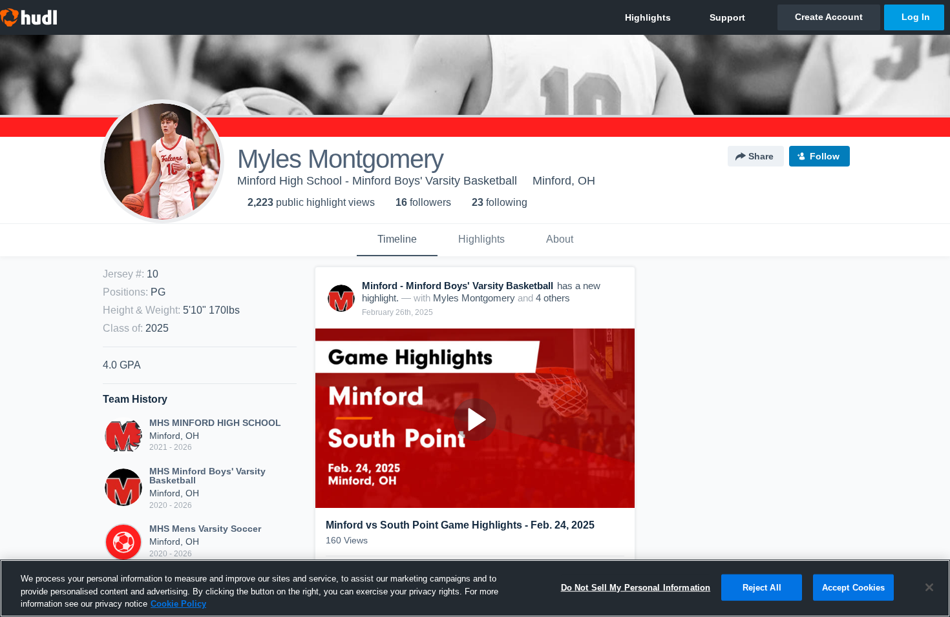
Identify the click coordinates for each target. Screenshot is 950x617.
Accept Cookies (853, 587)
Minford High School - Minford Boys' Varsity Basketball (377, 180)
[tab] (397, 240)
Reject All (762, 587)
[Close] (929, 587)
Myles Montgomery (474, 297)
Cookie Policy (178, 604)
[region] (475, 588)
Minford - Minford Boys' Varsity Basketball (457, 285)
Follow (824, 156)
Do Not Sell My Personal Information (636, 587)
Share (761, 156)
